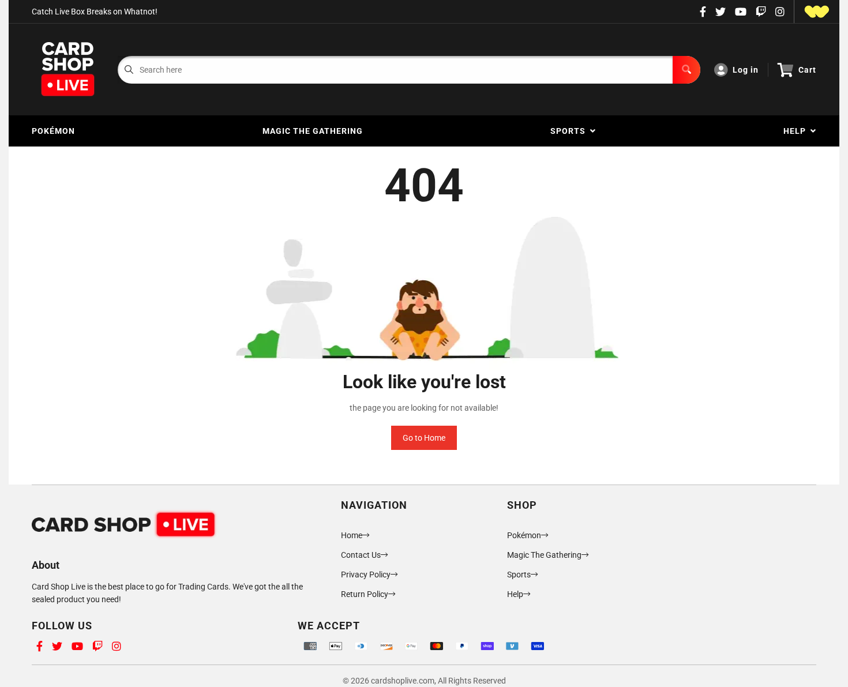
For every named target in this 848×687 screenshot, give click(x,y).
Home (351, 535)
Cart (807, 69)
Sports (570, 131)
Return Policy (364, 594)
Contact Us (361, 555)
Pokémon (53, 131)
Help (797, 131)
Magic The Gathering (312, 131)
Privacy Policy (366, 574)
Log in (746, 69)
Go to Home (424, 437)
